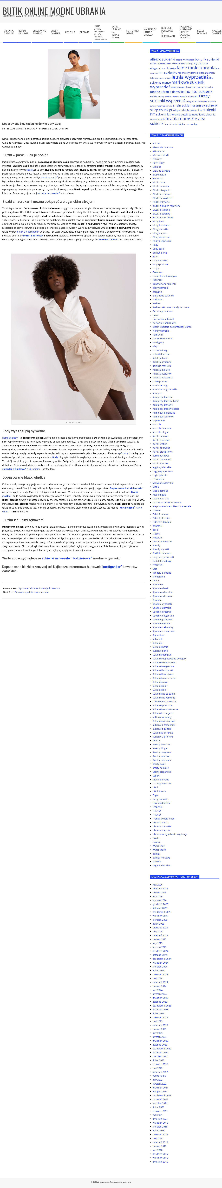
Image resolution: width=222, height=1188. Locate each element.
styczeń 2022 (160, 1083)
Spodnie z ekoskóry (163, 627)
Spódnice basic (161, 588)
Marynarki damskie (163, 482)
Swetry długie (160, 748)
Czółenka (157, 272)
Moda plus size (161, 498)
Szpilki (156, 775)
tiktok (155, 787)
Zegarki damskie (161, 865)
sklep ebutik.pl (161, 110)
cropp (156, 268)
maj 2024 (158, 978)
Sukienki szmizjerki (163, 713)
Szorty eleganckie (162, 771)
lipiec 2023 (158, 1013)
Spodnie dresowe (162, 611)
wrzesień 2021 (160, 1099)
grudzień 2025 (160, 904)
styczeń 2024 (160, 993)
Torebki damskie (161, 803)
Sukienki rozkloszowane (165, 709)
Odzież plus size (161, 518)
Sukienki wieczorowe (164, 721)
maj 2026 (158, 884)
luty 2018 (158, 1150)
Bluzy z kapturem (162, 240)
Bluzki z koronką (161, 213)
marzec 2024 (159, 986)
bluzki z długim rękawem (166, 205)
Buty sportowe (160, 264)
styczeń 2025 (160, 947)
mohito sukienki (198, 91)
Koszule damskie (162, 428)
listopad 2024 (160, 954)
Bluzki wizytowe (161, 201)
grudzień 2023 (160, 997)
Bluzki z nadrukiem (163, 217)
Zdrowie (157, 861)
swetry (156, 740)
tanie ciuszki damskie (186, 114)
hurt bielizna (127, 507)
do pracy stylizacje (198, 63)
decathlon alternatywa (165, 276)
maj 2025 (158, 931)
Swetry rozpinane (162, 760)
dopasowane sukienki (164, 283)
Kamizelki (158, 334)
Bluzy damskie (160, 229)
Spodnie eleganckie (163, 615)
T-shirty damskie (162, 783)
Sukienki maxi (160, 682)
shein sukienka (184, 105)
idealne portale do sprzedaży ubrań (172, 326)
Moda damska (160, 490)
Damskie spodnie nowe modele (32, 592)
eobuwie (157, 299)
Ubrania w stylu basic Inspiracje (170, 834)
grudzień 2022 (160, 1040)
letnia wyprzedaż (190, 77)
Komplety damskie (163, 397)
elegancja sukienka (163, 68)
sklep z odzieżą (181, 110)
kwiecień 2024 (160, 982)
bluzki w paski (48, 177)
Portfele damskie (162, 553)
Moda (31, 128)
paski (155, 529)
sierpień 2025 (160, 919)
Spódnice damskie (162, 592)
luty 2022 (158, 1079)
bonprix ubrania (171, 63)
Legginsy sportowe (163, 471)
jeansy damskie (161, 330)
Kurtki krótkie (160, 443)
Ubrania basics (161, 822)
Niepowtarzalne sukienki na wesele (172, 506)
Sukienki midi (160, 685)
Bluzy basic (159, 221)
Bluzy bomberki (161, 225)
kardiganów (111, 567)
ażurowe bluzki (161, 155)
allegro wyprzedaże (185, 59)
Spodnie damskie (162, 607)
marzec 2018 (159, 1146)
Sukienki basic (160, 646)
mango (166, 82)
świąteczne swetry (187, 124)
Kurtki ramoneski (162, 459)
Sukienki (157, 642)
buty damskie (160, 260)
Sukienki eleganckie (163, 666)
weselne (103, 239)
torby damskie (160, 799)
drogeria (157, 291)
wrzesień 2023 (160, 1009)
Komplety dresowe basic (166, 408)
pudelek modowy (162, 561)
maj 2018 (158, 1138)
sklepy (156, 580)
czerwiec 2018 (160, 1134)
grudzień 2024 (160, 951)
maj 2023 (158, 1021)
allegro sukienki (162, 59)
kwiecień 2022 (160, 1072)
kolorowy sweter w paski (160, 78)
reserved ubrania (164, 105)
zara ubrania (171, 124)
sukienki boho (160, 650)
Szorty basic (159, 763)
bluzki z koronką (32, 235)
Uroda (156, 838)
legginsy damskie (162, 467)
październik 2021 (162, 1095)
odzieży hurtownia (48, 193)
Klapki (156, 346)
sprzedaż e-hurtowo (13, 468)
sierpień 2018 (160, 1126)
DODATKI (157, 280)
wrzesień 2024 (160, 962)
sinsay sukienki (207, 105)
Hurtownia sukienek (163, 319)
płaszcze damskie (162, 541)
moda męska (159, 494)
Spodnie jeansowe (162, 619)
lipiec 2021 (158, 1107)
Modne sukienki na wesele (167, 502)
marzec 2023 (159, 1029)
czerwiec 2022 (160, 1064)
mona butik (185, 96)
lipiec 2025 (158, 923)
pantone (157, 525)
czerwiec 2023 (160, 1017)
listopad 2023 (160, 1001)
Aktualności (159, 151)
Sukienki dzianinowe (164, 662)
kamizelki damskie (162, 338)
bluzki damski (59, 128)
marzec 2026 (159, 892)
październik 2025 (162, 911)
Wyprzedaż (159, 845)
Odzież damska (161, 514)
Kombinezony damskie (165, 389)
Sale (155, 568)
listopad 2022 (160, 1044)
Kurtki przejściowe (163, 451)
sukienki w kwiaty (162, 717)
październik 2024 (162, 958)
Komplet (157, 393)
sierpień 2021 (160, 1103)
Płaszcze (157, 537)
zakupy (156, 853)
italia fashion (207, 72)
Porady (156, 545)
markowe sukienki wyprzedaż (177, 84)
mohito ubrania (172, 96)
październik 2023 (162, 1005)
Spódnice (158, 584)
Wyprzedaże (159, 849)
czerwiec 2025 (160, 927)
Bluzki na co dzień (162, 198)
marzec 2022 (159, 1075)
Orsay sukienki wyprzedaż (179, 98)
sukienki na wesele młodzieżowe (66, 558)
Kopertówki (159, 420)
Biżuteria (157, 178)
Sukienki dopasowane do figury (169, 658)
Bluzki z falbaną (161, 209)
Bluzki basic (159, 182)
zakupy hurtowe (161, 857)
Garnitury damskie (163, 311)
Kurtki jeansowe (161, 440)
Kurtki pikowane (161, 447)
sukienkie (196, 110)
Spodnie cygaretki (162, 603)
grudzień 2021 (160, 1087)
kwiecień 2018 (160, 1142)
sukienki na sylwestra (164, 701)
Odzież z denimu (162, 522)
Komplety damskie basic (166, 401)
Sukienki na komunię (164, 697)
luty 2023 (158, 1032)
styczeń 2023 (160, 1036)
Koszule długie (161, 432)
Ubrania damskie (162, 826)
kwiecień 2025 (160, 935)
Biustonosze (159, 174)
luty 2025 (158, 943)
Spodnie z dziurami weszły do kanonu (39, 588)
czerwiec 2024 (160, 974)
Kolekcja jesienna (162, 361)
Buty (155, 256)
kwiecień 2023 (160, 1025)
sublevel (157, 639)
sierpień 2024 (160, 966)
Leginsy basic (160, 475)
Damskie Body (10, 437)
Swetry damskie (161, 744)
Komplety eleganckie (164, 412)
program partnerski (163, 557)
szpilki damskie (161, 779)
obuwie (157, 510)
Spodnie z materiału (164, 631)
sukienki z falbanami (164, 724)
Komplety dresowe (163, 404)
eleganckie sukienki (163, 295)
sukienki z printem (163, 736)
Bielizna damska (161, 170)
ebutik (29, 169)
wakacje (157, 842)
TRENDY (157, 810)
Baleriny (157, 159)
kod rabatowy (160, 350)
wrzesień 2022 (160, 1052)
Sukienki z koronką (163, 732)
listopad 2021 (160, 1091)
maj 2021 (158, 1114)
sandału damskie (162, 572)
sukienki (113, 239)
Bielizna (157, 166)
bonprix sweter (157, 63)
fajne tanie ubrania (196, 68)
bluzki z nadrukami (27, 231)
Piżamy (156, 533)
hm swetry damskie (189, 72)
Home (156, 315)
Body (155, 244)
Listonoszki (158, 479)
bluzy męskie (160, 233)
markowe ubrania (183, 87)
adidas (156, 143)
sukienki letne (165, 114)
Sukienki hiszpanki (163, 670)
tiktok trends (159, 791)
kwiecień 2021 (160, 1118)
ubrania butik (156, 119)
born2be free (160, 252)
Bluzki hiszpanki (161, 190)
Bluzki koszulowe (162, 194)
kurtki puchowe (161, 455)
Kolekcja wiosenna (163, 377)
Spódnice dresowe (163, 596)
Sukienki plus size (162, 705)
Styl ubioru (158, 635)
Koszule (157, 424)
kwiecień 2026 (160, 888)
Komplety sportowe (163, 416)
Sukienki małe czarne (164, 678)
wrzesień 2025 (160, 915)
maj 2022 (158, 1068)
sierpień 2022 (160, 1056)
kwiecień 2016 (160, 1161)
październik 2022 (162, 1048)
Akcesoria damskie (163, 147)
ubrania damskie (180, 118)
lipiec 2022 (158, 1060)
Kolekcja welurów (162, 373)
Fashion (157, 303)
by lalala (183, 63)
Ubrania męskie (161, 830)
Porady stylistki (161, 549)
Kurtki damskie (161, 436)
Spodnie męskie (161, 623)
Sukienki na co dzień (164, 693)
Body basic (158, 248)
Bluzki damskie (16, 128)
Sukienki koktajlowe (163, 674)
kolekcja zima (160, 381)
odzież (194, 96)
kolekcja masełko (162, 365)
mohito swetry (157, 96)
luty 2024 (158, 990)
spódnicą (123, 453)
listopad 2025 (160, 908)
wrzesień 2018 (160, 1122)
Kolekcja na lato (161, 369)
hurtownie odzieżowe (164, 322)
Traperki (157, 806)
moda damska (204, 87)
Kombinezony (160, 385)
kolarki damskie (161, 354)
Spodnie (157, 600)
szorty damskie (161, 767)
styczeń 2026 (160, 900)
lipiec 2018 (158, 1130)
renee (203, 101)
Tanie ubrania (207, 114)
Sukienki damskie (162, 654)
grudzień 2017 (160, 1153)
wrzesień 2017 (160, 1157)
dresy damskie (160, 287)
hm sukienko (167, 72)
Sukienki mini (160, 689)
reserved (157, 564)
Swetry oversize (161, 756)
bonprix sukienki (207, 59)
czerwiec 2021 (160, 1111)
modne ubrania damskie (167, 92)
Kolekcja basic (160, 358)
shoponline (159, 576)
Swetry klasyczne (162, 752)
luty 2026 (158, 896)
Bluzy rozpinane (161, 237)
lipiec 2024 (158, 970)
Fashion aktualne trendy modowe (171, 307)
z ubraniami (33, 468)
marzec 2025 (159, 939)
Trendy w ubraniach (164, 818)
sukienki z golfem (162, 728)
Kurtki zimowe (160, 463)
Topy (155, 795)
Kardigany (158, 342)
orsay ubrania (192, 101)
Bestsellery (158, 162)
